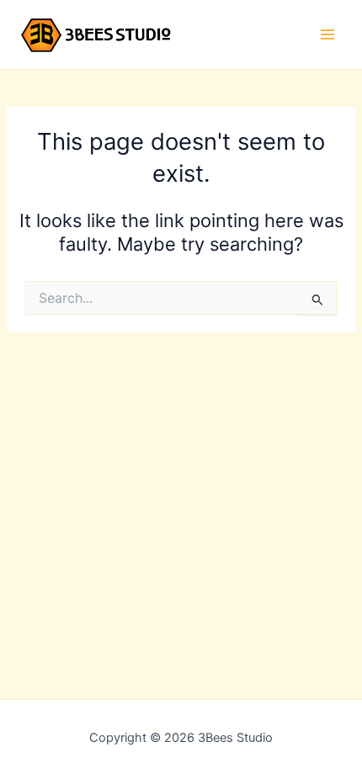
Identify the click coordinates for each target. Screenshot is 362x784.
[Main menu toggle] (327, 34)
